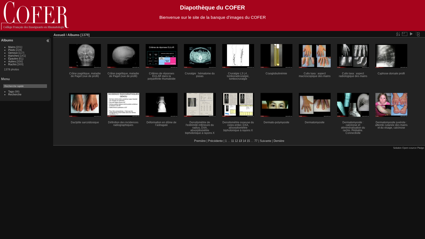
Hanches (13, 55)
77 (255, 141)
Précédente (215, 141)
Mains (11, 47)
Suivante (265, 141)
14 (244, 141)
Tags (11, 91)
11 (232, 141)
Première (200, 141)
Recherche (14, 94)
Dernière (279, 141)
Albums (7, 40)
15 (248, 141)
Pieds (11, 49)
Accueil (59, 35)
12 (236, 141)
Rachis (12, 64)
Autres (12, 61)
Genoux (13, 52)
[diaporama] (411, 34)
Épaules (13, 58)
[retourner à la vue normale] (418, 34)
